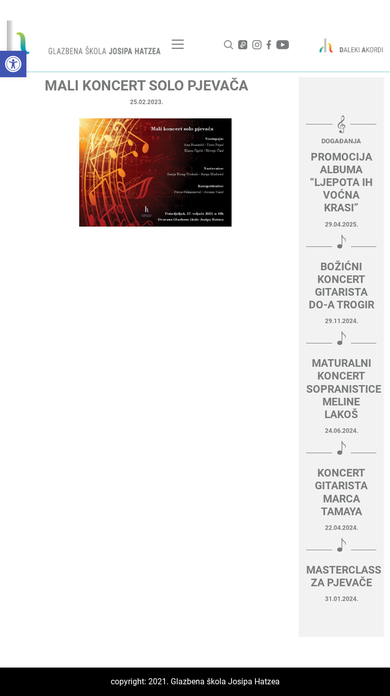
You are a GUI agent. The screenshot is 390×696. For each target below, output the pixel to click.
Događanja (341, 141)
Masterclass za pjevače (341, 576)
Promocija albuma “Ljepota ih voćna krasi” (341, 182)
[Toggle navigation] (178, 44)
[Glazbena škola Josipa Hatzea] (85, 39)
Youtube (282, 44)
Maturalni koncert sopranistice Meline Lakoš (341, 389)
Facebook (269, 44)
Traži (228, 44)
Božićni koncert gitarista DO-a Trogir (341, 286)
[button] (13, 64)
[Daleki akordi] (347, 45)
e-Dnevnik (242, 44)
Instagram (257, 44)
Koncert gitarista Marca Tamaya (341, 492)
